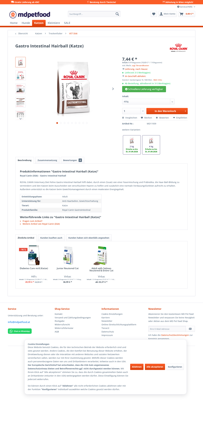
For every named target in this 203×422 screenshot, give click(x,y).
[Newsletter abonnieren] (190, 329)
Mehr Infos (158, 80)
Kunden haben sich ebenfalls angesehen (88, 237)
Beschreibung (25, 160)
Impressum (107, 335)
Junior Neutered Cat (68, 268)
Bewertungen (72, 160)
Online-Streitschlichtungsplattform (119, 324)
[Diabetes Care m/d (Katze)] (34, 255)
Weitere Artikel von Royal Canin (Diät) (41, 223)
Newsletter (107, 321)
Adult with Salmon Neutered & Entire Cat (101, 269)
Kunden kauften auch (51, 237)
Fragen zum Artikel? (32, 221)
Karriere (106, 317)
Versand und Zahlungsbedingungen (73, 317)
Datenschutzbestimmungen (175, 335)
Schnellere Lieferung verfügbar (145, 89)
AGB (57, 331)
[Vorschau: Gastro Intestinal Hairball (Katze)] (20, 62)
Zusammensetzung (47, 160)
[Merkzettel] (154, 14)
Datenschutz (108, 331)
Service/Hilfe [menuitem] (186, 6)
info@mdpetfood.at (19, 322)
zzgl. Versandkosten (140, 65)
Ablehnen (137, 366)
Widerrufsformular (64, 328)
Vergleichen (131, 117)
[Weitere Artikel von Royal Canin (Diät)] (179, 49)
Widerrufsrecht (62, 324)
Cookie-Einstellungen (112, 314)
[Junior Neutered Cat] (67, 255)
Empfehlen (181, 117)
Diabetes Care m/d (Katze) (34, 268)
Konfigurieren (175, 366)
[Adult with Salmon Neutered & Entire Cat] (101, 255)
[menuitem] (94, 14)
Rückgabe (59, 321)
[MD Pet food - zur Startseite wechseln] (29, 14)
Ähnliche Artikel (26, 237)
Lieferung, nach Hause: (136, 69)
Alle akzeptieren (155, 366)
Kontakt (58, 314)
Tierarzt (105, 328)
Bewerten (164, 117)
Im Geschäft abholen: (135, 76)
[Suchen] (117, 14)
